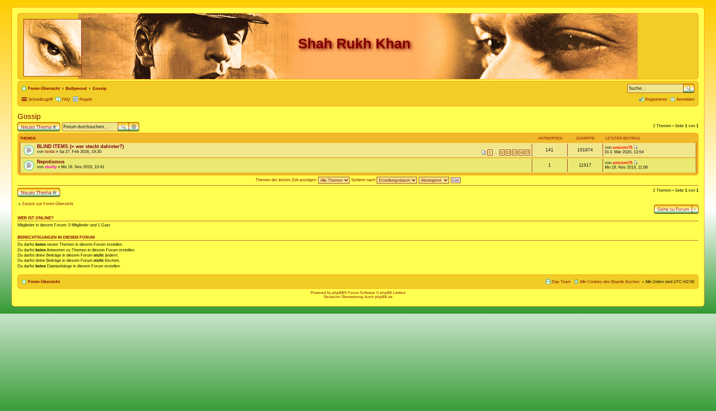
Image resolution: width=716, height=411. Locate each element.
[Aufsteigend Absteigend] (434, 180)
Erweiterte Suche (134, 126)
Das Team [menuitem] (561, 281)
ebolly (51, 166)
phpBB (338, 293)
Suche (688, 88)
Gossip (29, 116)
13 (514, 152)
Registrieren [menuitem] (656, 99)
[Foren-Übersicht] (53, 46)
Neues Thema (36, 126)
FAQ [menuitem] (66, 99)
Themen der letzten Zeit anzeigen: (286, 180)
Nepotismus (51, 161)
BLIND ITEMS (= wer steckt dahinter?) (80, 146)
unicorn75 (622, 147)
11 (501, 152)
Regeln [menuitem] (85, 99)
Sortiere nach (364, 180)
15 (527, 152)
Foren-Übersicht (44, 281)
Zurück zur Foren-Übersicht (47, 203)
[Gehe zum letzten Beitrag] (636, 147)
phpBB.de (384, 297)
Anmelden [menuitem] (685, 99)
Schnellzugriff (40, 99)
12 (508, 152)
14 (521, 152)
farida (50, 151)
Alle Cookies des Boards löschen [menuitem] (610, 281)
